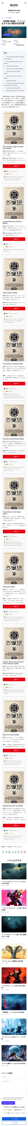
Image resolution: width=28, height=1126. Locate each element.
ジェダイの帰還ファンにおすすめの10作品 (13, 1063)
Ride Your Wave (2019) (13, 88)
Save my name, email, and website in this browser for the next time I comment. (13, 1098)
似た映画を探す (7, 34)
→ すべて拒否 (14, 1123)
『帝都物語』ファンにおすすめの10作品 (13, 1012)
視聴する (16, 166)
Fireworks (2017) (11, 80)
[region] (14, 1115)
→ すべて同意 (14, 1119)
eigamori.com (14, 10)
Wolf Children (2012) (12, 66)
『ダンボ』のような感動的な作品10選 (12, 961)
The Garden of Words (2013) (14, 68)
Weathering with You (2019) (14, 90)
